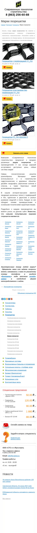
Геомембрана (10, 358)
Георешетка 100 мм (13, 342)
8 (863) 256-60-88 (17, 14)
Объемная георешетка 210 (27, 293)
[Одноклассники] (7, 299)
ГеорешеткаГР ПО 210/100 (10, 400)
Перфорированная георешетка (16, 318)
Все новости (6, 498)
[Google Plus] (11, 299)
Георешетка (16, 24)
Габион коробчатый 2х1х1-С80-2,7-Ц (14, 411)
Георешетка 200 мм (13, 348)
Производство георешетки (15, 351)
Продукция (9, 24)
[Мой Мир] (9, 299)
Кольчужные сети (11, 379)
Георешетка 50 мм (12, 339)
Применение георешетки (14, 354)
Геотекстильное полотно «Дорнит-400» (13, 395)
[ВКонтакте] (2, 299)
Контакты (6, 276)
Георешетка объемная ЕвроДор (19, 247)
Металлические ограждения (15, 370)
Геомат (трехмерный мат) (15, 376)
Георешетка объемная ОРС (19, 254)
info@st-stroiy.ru (14, 456)
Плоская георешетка (13, 333)
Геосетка (8, 312)
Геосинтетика (10, 303)
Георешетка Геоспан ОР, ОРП (19, 232)
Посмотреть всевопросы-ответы (15, 438)
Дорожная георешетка (13, 321)
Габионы (8, 309)
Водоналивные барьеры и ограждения (20, 364)
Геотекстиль (9, 306)
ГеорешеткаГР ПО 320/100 (10, 406)
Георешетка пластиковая (14, 324)
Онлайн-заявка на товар (21, 425)
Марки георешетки (12, 336)
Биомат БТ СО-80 (11, 416)
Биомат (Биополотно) (13, 373)
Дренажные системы (13, 361)
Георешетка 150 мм (13, 345)
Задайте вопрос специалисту (23, 434)
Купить (9, 67)
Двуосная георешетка (13, 327)
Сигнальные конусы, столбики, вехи (19, 367)
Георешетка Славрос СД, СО (31, 237)
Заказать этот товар (20, 153)
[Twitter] (5, 299)
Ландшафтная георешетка (13, 286)
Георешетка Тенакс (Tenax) (31, 247)
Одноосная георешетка (14, 330)
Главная (3, 24)
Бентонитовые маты (13, 382)
